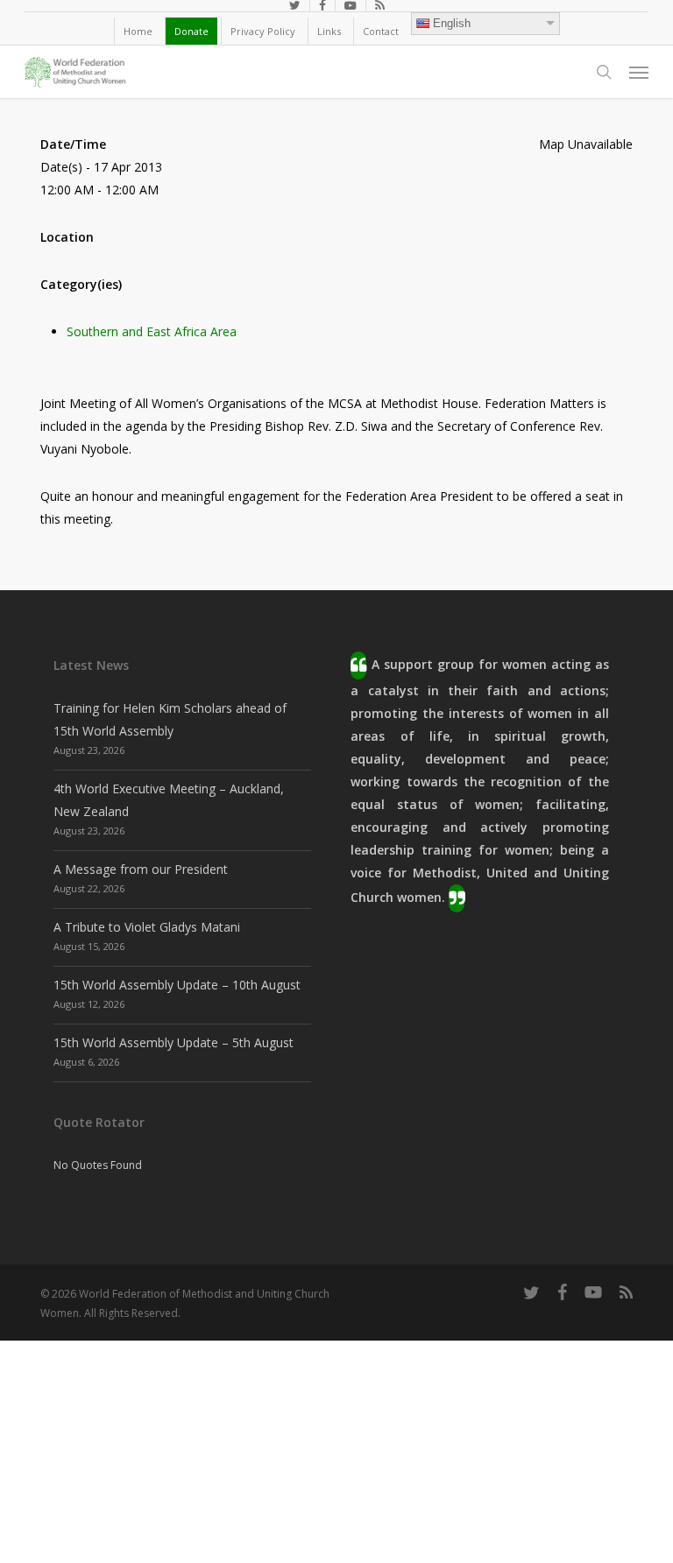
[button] (638, 72)
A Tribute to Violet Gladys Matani (146, 927)
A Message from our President (140, 869)
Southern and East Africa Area (152, 331)
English (452, 23)
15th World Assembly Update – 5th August (173, 1042)
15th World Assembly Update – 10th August (177, 984)
